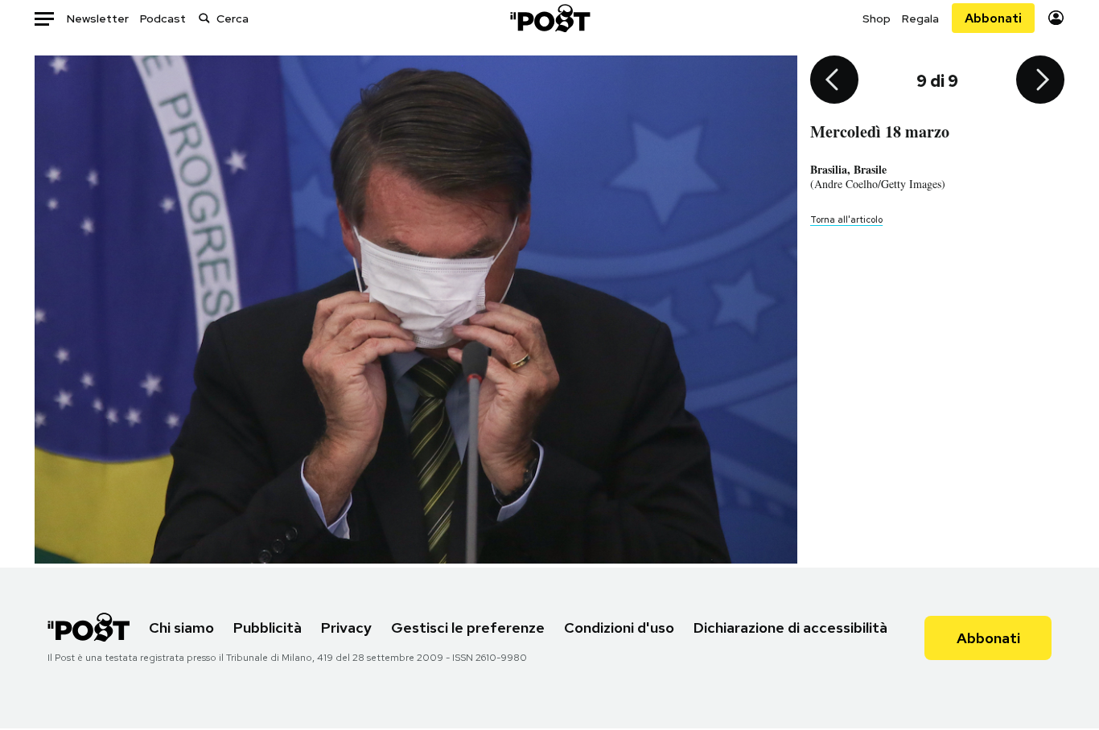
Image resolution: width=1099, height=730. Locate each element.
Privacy (346, 627)
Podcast (163, 18)
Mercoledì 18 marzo (879, 131)
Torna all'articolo (846, 219)
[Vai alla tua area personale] (1056, 18)
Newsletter (98, 18)
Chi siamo (181, 627)
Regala (920, 18)
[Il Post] (549, 18)
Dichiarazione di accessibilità (790, 627)
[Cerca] (204, 18)
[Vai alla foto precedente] (834, 81)
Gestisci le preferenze (468, 627)
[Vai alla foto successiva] (1040, 81)
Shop (876, 18)
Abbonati (993, 18)
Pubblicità (267, 627)
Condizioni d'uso (619, 627)
